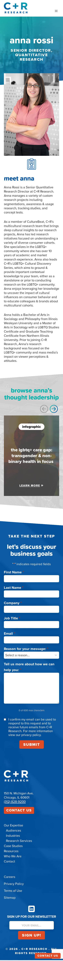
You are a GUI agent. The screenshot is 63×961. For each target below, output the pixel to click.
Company (13, 603)
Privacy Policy (14, 883)
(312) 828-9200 (15, 801)
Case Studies (13, 845)
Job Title (12, 618)
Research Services (19, 840)
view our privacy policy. (25, 734)
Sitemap (10, 897)
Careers (9, 876)
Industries (13, 835)
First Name (14, 572)
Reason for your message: (26, 648)
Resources (11, 851)
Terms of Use (13, 890)
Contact (9, 861)
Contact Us (19, 810)
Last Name (13, 587)
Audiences (13, 830)
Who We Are (12, 856)
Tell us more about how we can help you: (29, 666)
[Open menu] (56, 10)
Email (9, 633)
